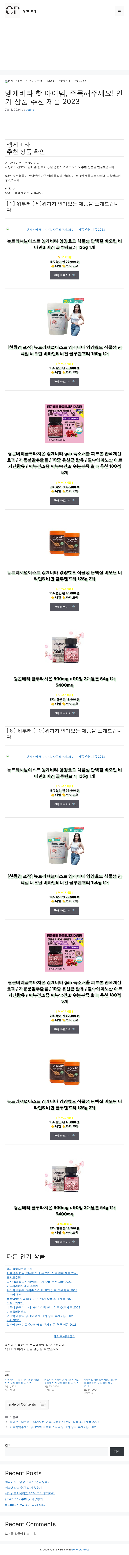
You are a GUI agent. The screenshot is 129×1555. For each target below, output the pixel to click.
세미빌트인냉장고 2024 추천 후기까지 (30, 1493)
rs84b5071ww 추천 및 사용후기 (26, 1504)
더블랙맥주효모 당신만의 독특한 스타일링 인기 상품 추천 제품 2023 (54, 1427)
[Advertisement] (64, 46)
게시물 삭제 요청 (64, 1336)
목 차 (11, 188)
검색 (8, 1445)
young (29, 10)
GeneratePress (80, 1549)
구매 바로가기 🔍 (64, 275)
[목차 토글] (41, 1405)
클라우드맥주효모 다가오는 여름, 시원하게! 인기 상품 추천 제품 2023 (54, 1421)
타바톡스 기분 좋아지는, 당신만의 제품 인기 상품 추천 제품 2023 (100, 1383)
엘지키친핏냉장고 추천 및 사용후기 (27, 1482)
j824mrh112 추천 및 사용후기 (24, 1499)
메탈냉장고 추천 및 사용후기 (23, 1487)
